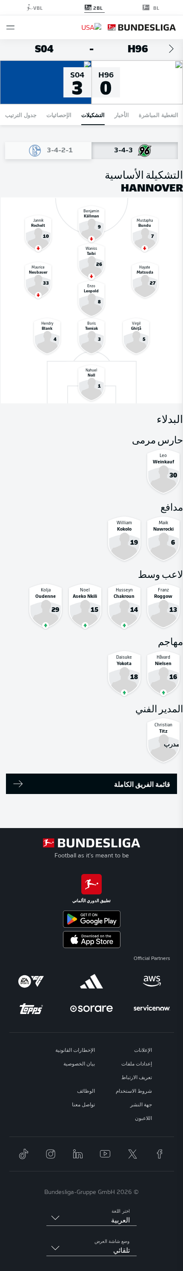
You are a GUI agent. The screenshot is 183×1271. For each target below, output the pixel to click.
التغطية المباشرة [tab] (158, 114)
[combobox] (91, 1221)
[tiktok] (23, 1154)
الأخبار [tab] (121, 114)
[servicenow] (152, 1008)
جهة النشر (141, 1105)
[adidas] (91, 981)
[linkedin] (78, 1154)
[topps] (31, 1008)
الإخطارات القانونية (75, 1050)
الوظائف (86, 1091)
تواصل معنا (83, 1105)
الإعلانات (143, 1050)
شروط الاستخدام (134, 1091)
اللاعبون (143, 1118)
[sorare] (91, 1008)
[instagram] (50, 1154)
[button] (10, 27)
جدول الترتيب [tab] (21, 114)
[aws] (152, 981)
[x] (132, 1154)
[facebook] (159, 1154)
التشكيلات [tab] (93, 114)
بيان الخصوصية (79, 1064)
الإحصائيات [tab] (58, 114)
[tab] (135, 150)
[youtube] (105, 1154)
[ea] (31, 981)
